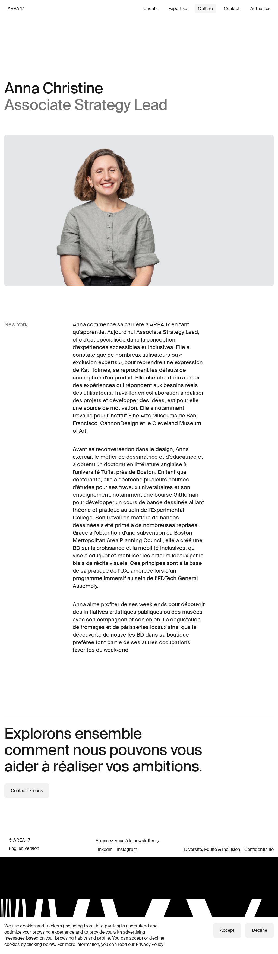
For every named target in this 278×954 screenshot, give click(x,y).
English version (24, 848)
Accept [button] (227, 930)
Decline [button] (259, 930)
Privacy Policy (149, 944)
